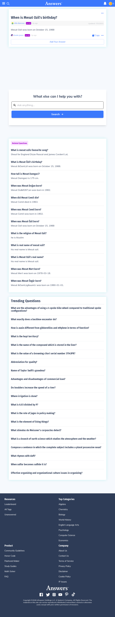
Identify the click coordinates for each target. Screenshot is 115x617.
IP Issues (63, 581)
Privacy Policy (65, 566)
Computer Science (67, 535)
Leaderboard (10, 504)
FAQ (6, 576)
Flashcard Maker (11, 561)
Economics (63, 540)
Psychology (64, 530)
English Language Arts (69, 525)
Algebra (62, 504)
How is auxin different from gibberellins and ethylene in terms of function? (50, 327)
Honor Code (9, 556)
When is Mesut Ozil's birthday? (34, 17)
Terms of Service (66, 561)
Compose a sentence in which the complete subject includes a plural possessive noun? (56, 447)
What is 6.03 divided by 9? (24, 404)
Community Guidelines (14, 550)
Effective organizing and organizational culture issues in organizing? (46, 472)
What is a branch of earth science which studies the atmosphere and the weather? (53, 438)
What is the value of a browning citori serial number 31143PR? (43, 353)
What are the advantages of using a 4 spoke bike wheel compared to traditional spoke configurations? (56, 309)
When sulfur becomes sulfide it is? (29, 464)
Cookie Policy (65, 576)
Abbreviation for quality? (24, 362)
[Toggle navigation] (3, 3)
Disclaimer (63, 571)
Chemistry (63, 509)
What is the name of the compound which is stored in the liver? (44, 344)
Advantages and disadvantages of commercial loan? (38, 379)
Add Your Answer (57, 42)
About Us (63, 550)
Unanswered (10, 514)
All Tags (8, 509)
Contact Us (64, 556)
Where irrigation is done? (24, 396)
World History (65, 520)
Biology (62, 514)
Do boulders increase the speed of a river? (33, 387)
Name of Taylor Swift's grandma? (28, 370)
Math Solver (9, 571)
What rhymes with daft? (23, 455)
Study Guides (10, 566)
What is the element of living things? (30, 421)
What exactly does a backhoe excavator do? (34, 319)
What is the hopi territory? (25, 336)
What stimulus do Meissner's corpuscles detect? (36, 430)
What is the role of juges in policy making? (33, 413)
